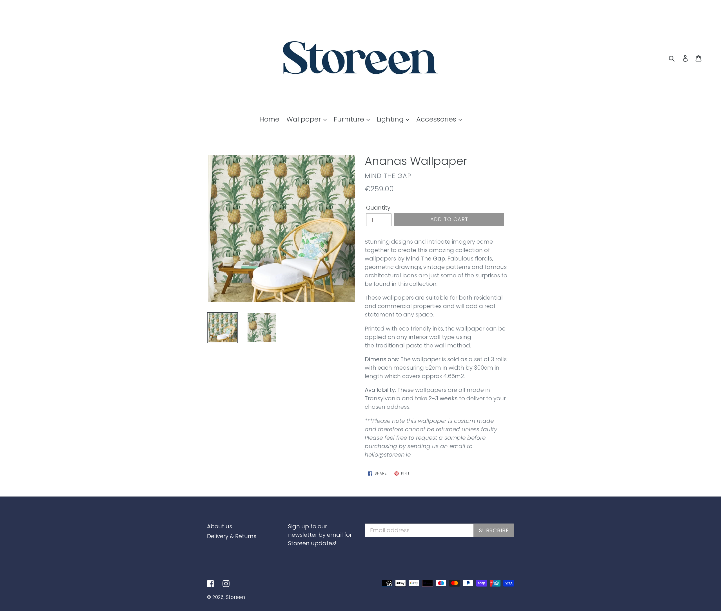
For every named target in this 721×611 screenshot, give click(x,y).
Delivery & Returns (231, 536)
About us (219, 526)
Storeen (235, 597)
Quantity (378, 208)
